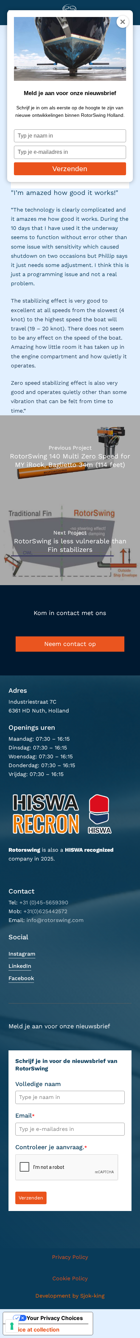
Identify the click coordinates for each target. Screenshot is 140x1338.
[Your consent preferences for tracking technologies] (11, 1326)
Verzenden (69, 169)
